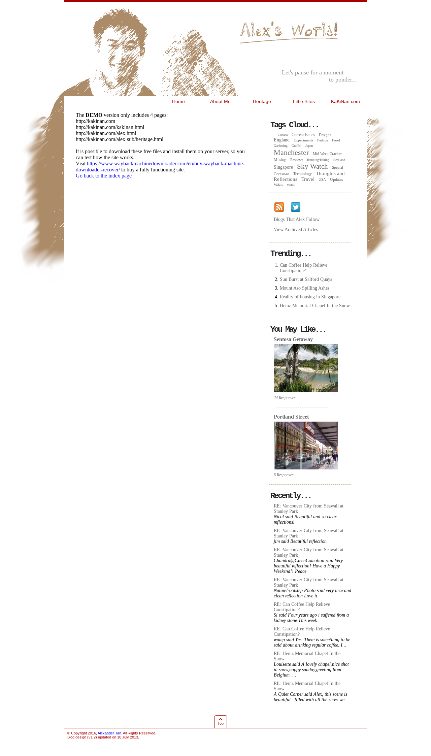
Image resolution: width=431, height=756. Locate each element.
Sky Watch (312, 166)
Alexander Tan (109, 733)
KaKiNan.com (345, 101)
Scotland (339, 160)
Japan (309, 145)
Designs (325, 135)
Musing (280, 159)
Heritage (262, 101)
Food (336, 140)
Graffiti (296, 145)
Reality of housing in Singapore (310, 296)
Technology (302, 173)
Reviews (296, 160)
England (282, 139)
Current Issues (303, 134)
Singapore (283, 167)
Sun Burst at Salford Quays (306, 279)
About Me (220, 101)
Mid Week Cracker (327, 154)
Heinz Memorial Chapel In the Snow (315, 305)
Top (221, 723)
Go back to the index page (104, 175)
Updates (336, 179)
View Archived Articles (296, 229)
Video (278, 185)
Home (178, 101)
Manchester (291, 152)
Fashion (322, 140)
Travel (307, 179)
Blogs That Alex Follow (297, 219)
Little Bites (304, 101)
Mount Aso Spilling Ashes (304, 288)
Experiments (303, 140)
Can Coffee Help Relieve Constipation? (303, 268)
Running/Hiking (318, 160)
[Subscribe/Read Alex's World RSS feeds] (279, 207)
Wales (291, 185)
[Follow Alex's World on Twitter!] (295, 207)
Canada (283, 135)
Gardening (281, 145)
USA (322, 179)
